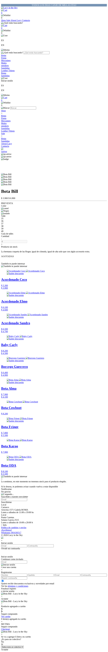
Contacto (26, 20)
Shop (3, 20)
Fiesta (3, 58)
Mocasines (6, 60)
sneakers (5, 65)
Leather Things (8, 70)
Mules (4, 63)
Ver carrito (5, 616)
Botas (3, 55)
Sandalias (5, 68)
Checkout (5, 629)
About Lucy (16, 20)
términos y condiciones (18, 586)
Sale (8, 20)
